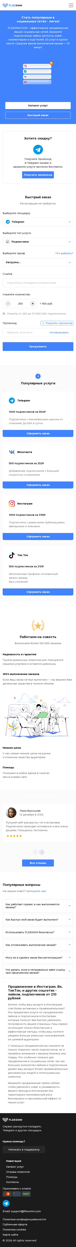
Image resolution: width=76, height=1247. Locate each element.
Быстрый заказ (38, 115)
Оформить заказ (38, 433)
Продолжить (38, 346)
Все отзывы (38, 863)
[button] (38, 221)
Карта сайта (10, 1234)
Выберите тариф (14, 253)
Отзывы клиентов (18, 1172)
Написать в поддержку (24, 1149)
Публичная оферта (15, 1224)
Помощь (11, 1177)
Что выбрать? (64, 253)
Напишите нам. (36, 891)
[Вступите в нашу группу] (6, 1203)
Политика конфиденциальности (24, 1219)
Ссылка (7, 273)
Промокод (10, 323)
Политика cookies (14, 1229)
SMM (15, 5)
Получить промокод (38, 174)
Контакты (12, 1182)
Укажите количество (16, 294)
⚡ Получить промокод (57, 323)
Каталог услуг (38, 105)
